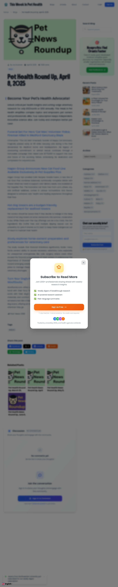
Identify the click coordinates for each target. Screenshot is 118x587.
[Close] (83, 262)
